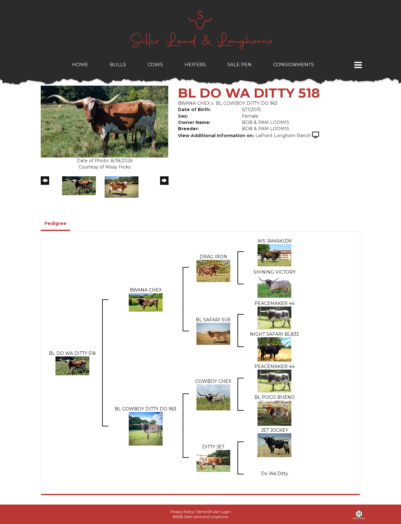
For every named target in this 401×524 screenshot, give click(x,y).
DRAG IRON (213, 256)
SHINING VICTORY (274, 272)
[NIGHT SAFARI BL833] (274, 349)
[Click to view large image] (104, 121)
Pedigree (55, 223)
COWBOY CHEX (213, 381)
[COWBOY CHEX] (213, 397)
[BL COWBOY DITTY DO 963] (146, 428)
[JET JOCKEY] (274, 445)
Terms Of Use (207, 512)
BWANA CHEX (194, 103)
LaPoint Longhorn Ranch (283, 135)
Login (226, 512)
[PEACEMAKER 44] (274, 317)
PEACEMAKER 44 (274, 303)
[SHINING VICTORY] (274, 286)
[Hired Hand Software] (359, 517)
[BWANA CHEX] (146, 302)
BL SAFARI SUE (213, 320)
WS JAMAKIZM (275, 241)
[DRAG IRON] (213, 270)
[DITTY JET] (213, 460)
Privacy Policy (182, 512)
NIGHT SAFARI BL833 (274, 334)
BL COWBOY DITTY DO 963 (247, 103)
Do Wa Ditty (274, 473)
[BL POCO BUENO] (274, 412)
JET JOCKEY (274, 430)
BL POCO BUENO (274, 397)
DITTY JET (213, 447)
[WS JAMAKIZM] (274, 255)
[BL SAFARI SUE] (213, 333)
